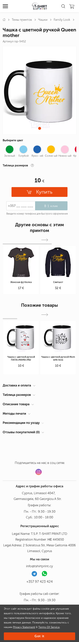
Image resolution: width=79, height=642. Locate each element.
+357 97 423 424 (39, 582)
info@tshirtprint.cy (39, 566)
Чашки (42, 19)
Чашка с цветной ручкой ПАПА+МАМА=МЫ (21, 358)
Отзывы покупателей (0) (21, 432)
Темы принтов (22, 19)
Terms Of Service (49, 627)
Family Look (62, 19)
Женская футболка (21, 282)
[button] (39, 128)
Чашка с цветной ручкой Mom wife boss (58, 358)
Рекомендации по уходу (21, 423)
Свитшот (58, 282)
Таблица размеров (17, 395)
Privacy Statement (24, 627)
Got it (39, 636)
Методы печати (14, 413)
